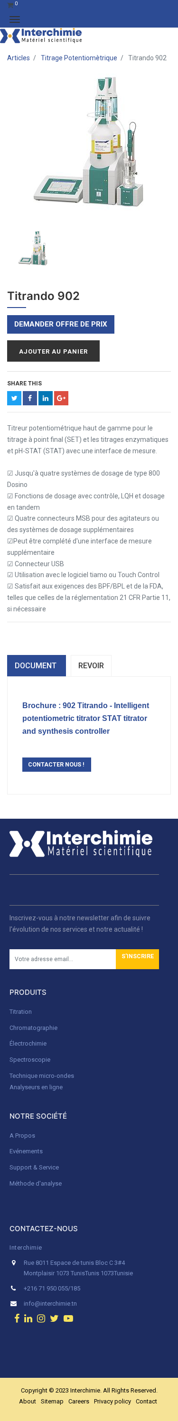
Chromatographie (33, 1027)
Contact (146, 1401)
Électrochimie (28, 1043)
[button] (137, 959)
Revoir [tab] (91, 665)
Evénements (26, 1151)
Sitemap (52, 1401)
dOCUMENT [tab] (36, 665)
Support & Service (34, 1167)
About (27, 1401)
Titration (20, 1011)
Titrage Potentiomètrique (79, 58)
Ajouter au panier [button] (53, 351)
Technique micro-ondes (41, 1075)
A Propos (23, 1135)
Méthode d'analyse (35, 1183)
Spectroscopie (29, 1059)
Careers (78, 1401)
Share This (24, 383)
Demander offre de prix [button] (60, 324)
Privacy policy (112, 1401)
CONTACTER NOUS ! (57, 764)
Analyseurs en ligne (36, 1087)
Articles (18, 58)
